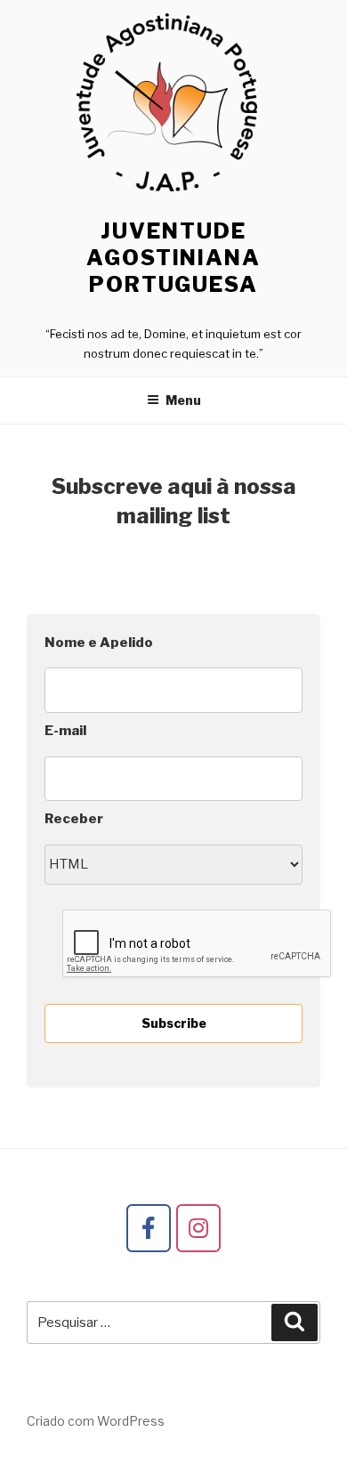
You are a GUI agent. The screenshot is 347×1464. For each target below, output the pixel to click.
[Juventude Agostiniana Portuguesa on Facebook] (148, 1228)
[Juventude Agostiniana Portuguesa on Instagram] (198, 1228)
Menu (183, 400)
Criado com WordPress (96, 1420)
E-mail (65, 731)
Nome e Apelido (98, 643)
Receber (73, 819)
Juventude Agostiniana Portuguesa (173, 257)
